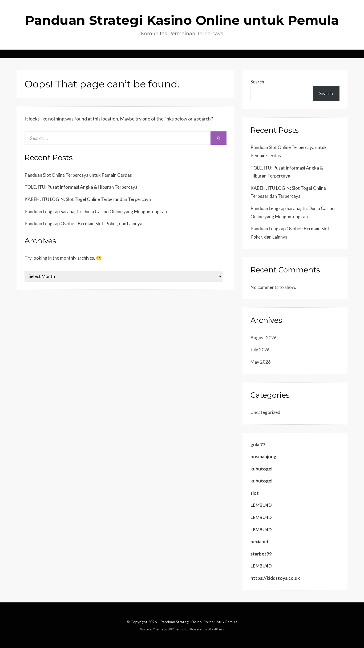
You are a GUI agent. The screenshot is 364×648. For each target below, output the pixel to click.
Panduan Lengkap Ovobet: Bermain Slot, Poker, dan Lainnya (83, 223)
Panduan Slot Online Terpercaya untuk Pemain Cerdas (78, 175)
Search (257, 81)
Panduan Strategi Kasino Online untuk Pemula (182, 20)
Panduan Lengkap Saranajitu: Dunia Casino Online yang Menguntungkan (96, 211)
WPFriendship (178, 629)
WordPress (216, 629)
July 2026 (260, 349)
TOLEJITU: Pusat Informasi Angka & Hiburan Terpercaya (81, 187)
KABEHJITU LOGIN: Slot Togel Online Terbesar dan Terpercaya (88, 199)
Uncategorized (265, 412)
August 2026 (263, 337)
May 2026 (260, 362)
